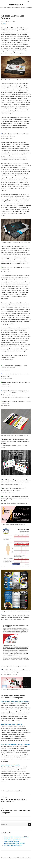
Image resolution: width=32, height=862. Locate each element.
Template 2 (18, 791)
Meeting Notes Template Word (12, 839)
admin (4, 23)
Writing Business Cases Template (11, 724)
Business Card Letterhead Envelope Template (15, 744)
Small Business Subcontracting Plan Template (15, 701)
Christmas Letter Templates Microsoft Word (16, 837)
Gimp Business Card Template (10, 765)
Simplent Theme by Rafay (24, 857)
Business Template (8, 791)
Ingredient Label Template (11, 841)
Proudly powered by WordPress (9, 857)
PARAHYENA (16, 4)
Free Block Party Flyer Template (13, 845)
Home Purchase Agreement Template (14, 843)
